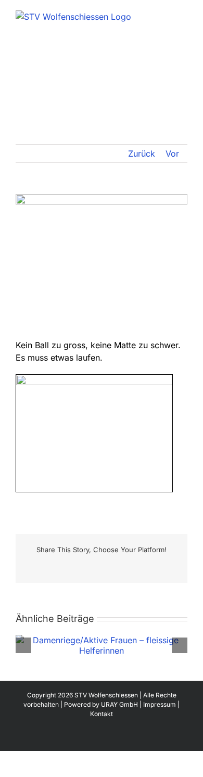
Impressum (159, 704)
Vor (172, 153)
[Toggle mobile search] (164, 15)
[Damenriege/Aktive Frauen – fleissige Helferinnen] (101, 640)
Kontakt (101, 714)
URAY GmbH (119, 704)
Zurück (141, 153)
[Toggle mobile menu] (183, 15)
